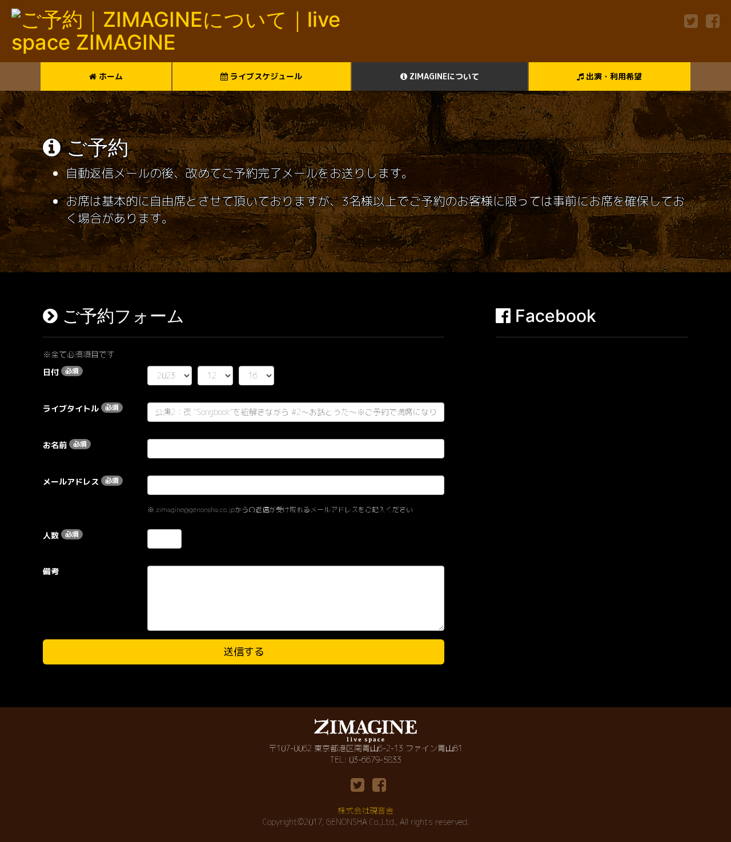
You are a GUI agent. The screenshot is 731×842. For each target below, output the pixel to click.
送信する (243, 651)
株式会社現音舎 (365, 810)
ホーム (110, 76)
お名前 (65, 444)
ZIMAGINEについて (443, 76)
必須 (72, 371)
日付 (61, 371)
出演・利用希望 (613, 76)
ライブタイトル (81, 408)
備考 (51, 571)
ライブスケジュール (265, 76)
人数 (61, 535)
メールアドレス (81, 481)
